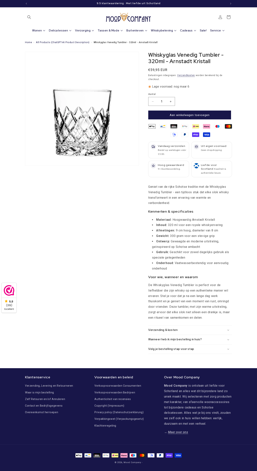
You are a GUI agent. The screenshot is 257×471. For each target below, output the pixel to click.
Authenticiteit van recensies (112, 399)
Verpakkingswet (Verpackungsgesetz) (119, 418)
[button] (29, 17)
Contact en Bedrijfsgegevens (43, 405)
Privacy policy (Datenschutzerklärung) (119, 412)
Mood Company (132, 462)
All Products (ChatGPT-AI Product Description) (63, 42)
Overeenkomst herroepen (41, 412)
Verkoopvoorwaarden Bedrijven (114, 392)
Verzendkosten (186, 75)
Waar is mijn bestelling (39, 392)
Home (28, 42)
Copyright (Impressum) (109, 405)
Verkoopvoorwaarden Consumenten (117, 385)
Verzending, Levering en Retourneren (49, 385)
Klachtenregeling (105, 425)
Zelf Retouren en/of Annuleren (45, 399)
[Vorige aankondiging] (26, 3)
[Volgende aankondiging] (231, 3)
